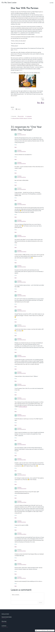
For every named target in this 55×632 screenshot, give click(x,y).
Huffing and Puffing (15, 118)
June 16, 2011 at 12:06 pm (21, 534)
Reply (16, 147)
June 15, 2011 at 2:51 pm (21, 326)
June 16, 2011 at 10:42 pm (21, 564)
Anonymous (19, 150)
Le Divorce (4, 625)
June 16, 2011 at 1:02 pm (21, 550)
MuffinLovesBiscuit (23, 406)
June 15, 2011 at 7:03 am (21, 236)
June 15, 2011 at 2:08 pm (21, 295)
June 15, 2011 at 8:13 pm (21, 474)
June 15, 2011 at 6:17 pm (21, 429)
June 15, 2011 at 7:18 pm (21, 459)
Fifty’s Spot (4, 621)
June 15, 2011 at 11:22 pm (21, 488)
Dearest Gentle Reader (7, 617)
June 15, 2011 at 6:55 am (21, 221)
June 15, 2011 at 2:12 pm (21, 310)
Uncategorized (29, 116)
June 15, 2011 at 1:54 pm (21, 266)
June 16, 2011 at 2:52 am (21, 522)
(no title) (51, 2)
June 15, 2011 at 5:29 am (21, 151)
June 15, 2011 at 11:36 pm (21, 502)
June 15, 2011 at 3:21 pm (21, 339)
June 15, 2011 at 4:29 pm (21, 385)
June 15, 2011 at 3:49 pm (21, 356)
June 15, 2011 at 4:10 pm (21, 373)
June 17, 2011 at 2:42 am (21, 578)
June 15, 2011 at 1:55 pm (21, 282)
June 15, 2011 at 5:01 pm (21, 415)
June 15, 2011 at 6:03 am (21, 177)
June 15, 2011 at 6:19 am (21, 189)
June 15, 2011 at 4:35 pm (21, 398)
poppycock (25, 118)
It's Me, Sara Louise (9, 2)
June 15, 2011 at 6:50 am (21, 204)
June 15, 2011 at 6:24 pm (21, 444)
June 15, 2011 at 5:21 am (21, 134)
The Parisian (30, 118)
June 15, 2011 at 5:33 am (21, 163)
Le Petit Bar (21, 118)
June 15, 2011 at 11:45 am (21, 251)
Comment (40, 602)
